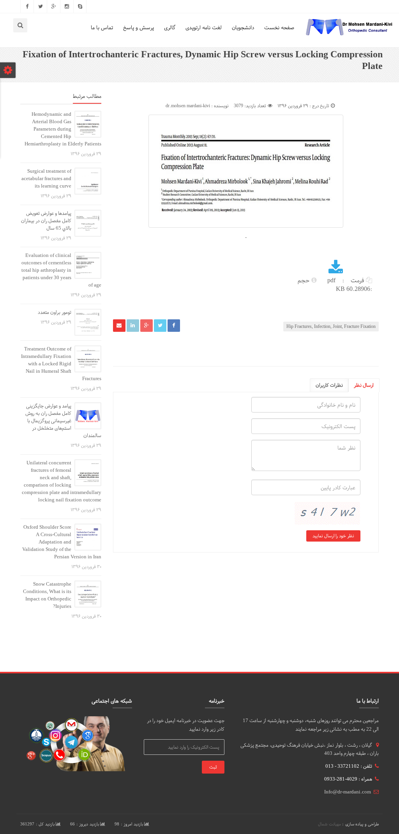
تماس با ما (102, 27)
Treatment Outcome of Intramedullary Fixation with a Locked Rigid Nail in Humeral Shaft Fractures (61, 363)
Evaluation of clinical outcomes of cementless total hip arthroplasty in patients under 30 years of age (61, 270)
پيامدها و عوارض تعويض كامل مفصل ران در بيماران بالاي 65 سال (46, 221)
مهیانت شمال (329, 824)
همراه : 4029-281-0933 (348, 779)
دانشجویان (243, 27)
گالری (169, 27)
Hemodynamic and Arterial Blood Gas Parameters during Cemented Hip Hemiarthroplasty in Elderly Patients (63, 129)
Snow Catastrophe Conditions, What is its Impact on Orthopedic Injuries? (47, 595)
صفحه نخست (279, 27)
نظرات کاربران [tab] (329, 385)
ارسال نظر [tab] (364, 385)
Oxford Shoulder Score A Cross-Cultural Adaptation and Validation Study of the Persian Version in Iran (61, 542)
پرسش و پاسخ (138, 27)
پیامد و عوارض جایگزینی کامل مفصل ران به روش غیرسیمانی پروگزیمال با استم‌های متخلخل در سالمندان (63, 420)
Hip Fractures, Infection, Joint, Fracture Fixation (331, 326)
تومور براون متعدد (54, 312)
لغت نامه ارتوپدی (203, 27)
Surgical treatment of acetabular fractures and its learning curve (46, 178)
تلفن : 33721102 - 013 (348, 766)
